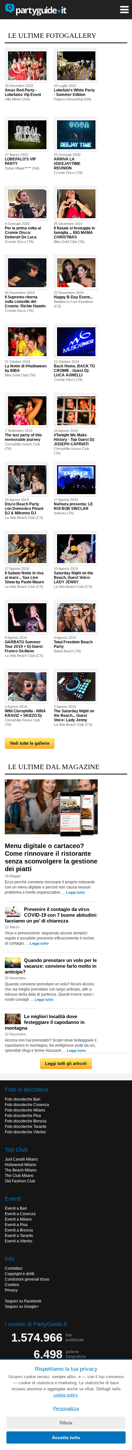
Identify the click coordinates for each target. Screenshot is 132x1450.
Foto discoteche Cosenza (27, 1105)
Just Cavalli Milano (21, 1159)
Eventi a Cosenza (20, 1214)
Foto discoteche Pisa (23, 1115)
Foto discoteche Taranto (25, 1126)
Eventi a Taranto (19, 1235)
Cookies (12, 1285)
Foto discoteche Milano (25, 1110)
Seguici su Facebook (23, 1301)
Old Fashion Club (20, 1181)
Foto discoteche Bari (22, 1099)
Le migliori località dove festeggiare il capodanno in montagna (45, 1022)
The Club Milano (19, 1175)
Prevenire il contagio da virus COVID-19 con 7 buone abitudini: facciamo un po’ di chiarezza (51, 914)
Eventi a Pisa (16, 1225)
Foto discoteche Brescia (25, 1121)
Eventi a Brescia (19, 1230)
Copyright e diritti (19, 1274)
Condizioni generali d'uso (27, 1279)
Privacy (11, 1290)
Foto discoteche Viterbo (25, 1132)
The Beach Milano (21, 1170)
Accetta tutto (66, 1437)
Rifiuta (66, 1422)
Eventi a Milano (18, 1219)
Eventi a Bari (16, 1208)
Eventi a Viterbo (18, 1241)
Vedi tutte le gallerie (29, 743)
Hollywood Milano (20, 1165)
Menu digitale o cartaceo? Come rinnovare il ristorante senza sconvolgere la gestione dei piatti (51, 857)
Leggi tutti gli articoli (66, 1063)
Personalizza (66, 1408)
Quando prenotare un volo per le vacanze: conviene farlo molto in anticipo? (51, 965)
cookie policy (66, 1395)
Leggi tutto (75, 892)
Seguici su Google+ (22, 1306)
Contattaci (13, 1268)
